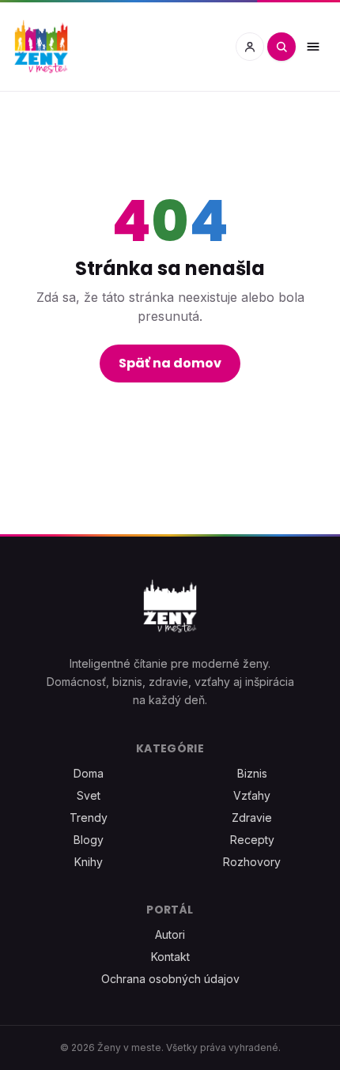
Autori (170, 934)
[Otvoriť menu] (313, 46)
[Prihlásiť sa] (250, 46)
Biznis (252, 773)
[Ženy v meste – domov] (41, 46)
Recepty (252, 839)
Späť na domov (170, 363)
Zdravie (252, 817)
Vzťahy (251, 795)
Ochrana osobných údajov (170, 978)
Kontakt (170, 956)
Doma (89, 773)
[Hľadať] (281, 46)
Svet (88, 795)
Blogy (89, 839)
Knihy (88, 861)
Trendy (89, 817)
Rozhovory (252, 861)
